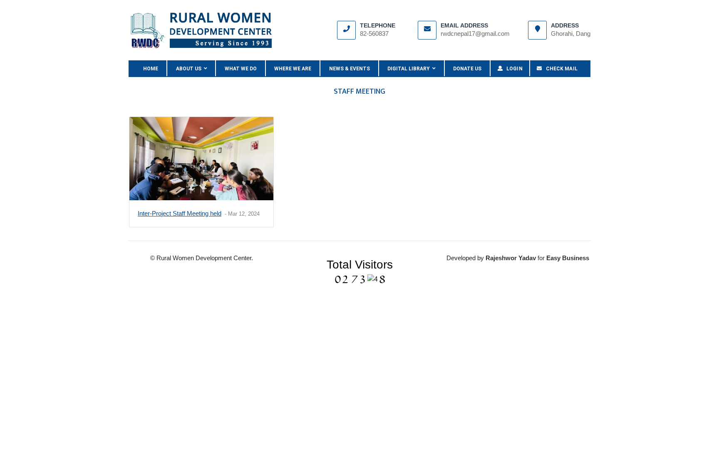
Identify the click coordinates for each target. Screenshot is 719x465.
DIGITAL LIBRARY (409, 69)
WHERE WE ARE (292, 69)
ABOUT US (190, 69)
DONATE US (467, 69)
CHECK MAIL (560, 69)
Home (155, 68)
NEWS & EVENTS (349, 69)
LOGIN (513, 69)
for (516, 257)
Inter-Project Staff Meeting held (179, 213)
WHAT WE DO (241, 69)
